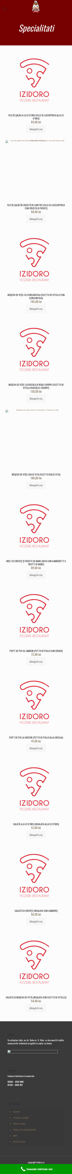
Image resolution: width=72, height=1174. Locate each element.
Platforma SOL (19, 1141)
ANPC (15, 1135)
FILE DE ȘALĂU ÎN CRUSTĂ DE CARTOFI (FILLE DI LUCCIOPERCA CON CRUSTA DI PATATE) (36, 206)
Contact (16, 1111)
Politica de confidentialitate (24, 1129)
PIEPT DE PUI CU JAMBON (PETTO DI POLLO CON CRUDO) (36, 651)
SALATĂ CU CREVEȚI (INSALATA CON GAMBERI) (36, 910)
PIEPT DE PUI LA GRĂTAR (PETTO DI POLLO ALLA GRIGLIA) (36, 737)
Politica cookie (19, 1123)
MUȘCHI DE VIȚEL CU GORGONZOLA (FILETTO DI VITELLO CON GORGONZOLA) (36, 296)
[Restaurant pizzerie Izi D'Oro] (36, 5)
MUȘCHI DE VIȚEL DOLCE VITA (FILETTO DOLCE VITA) (36, 474)
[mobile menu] (67, 5)
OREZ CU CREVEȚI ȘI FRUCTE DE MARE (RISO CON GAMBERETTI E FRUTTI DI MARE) (36, 562)
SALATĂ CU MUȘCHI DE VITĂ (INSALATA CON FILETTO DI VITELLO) (36, 997)
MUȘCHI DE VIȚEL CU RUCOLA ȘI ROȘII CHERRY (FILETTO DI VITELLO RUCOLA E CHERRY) (36, 386)
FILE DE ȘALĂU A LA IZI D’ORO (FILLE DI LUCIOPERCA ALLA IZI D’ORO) (36, 116)
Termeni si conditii (21, 1117)
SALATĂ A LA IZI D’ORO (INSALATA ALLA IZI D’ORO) (36, 824)
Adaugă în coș (36, 129)
